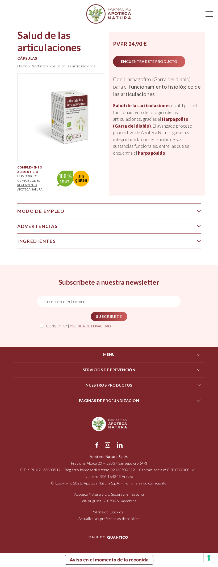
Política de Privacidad (90, 326)
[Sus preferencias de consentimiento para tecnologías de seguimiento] (209, 558)
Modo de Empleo (41, 211)
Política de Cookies (107, 512)
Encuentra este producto (149, 61)
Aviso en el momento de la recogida (109, 559)
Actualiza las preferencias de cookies (109, 518)
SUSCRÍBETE (109, 316)
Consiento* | (78, 326)
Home (22, 66)
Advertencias (37, 226)
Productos (39, 66)
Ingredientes (36, 241)
